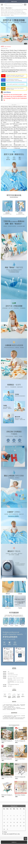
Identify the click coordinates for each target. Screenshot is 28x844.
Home (2, 8)
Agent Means (7, 92)
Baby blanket (9, 8)
